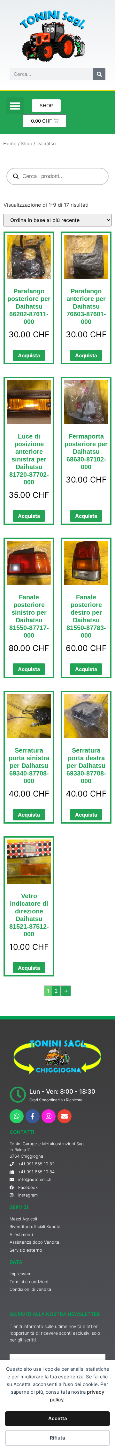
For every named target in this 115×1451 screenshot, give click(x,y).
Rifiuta (57, 1438)
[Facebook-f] (33, 1116)
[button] (15, 105)
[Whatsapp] (17, 1116)
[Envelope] (64, 1116)
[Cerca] (99, 74)
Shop (26, 144)
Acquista (29, 355)
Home (10, 144)
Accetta (57, 1418)
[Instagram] (49, 1116)
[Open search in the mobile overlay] (57, 176)
